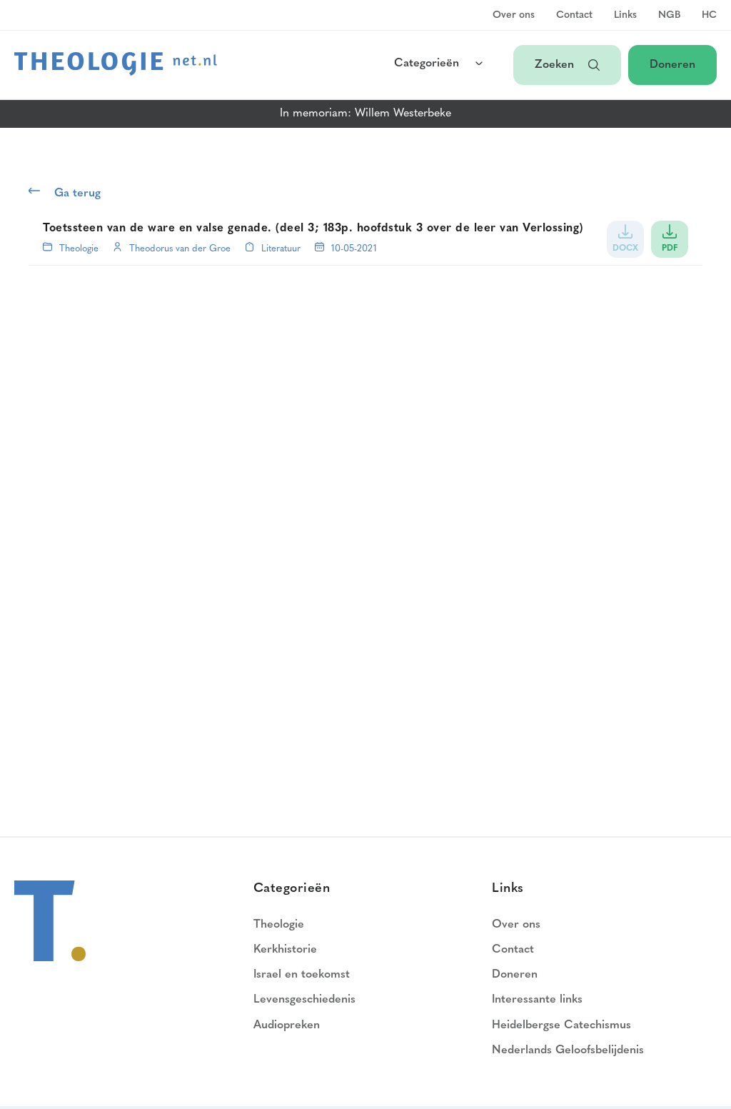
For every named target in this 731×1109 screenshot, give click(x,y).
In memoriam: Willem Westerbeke (365, 113)
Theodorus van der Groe (180, 249)
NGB (669, 16)
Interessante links (537, 999)
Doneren (672, 65)
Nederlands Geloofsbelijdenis (568, 1050)
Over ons (514, 16)
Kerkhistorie (285, 949)
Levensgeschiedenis (304, 999)
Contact (574, 16)
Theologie (79, 249)
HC (709, 16)
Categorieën (426, 63)
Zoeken (554, 65)
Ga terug (77, 193)
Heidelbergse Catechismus (561, 1025)
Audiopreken (286, 1025)
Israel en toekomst (301, 974)
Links (625, 16)
